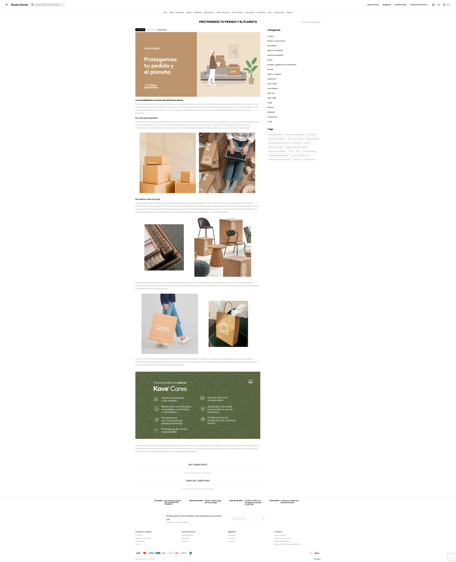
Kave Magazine (187, 535)
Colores (270, 36)
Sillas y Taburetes (176, 12)
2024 (290, 151)
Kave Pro (271, 93)
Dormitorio (261, 12)
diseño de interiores (276, 135)
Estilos (269, 60)
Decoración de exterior (277, 139)
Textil (269, 121)
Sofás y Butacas (222, 12)
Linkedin (231, 541)
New (165, 12)
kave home (296, 143)
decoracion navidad (295, 139)
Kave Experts (272, 88)
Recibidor (271, 112)
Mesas (189, 12)
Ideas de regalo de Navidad (279, 143)
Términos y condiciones (283, 538)
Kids (269, 12)
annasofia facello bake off (278, 155)
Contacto (138, 535)
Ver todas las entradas (311, 22)
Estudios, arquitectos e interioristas (281, 64)
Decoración (250, 12)
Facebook (231, 538)
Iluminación (209, 12)
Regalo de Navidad (276, 147)
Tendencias (272, 117)
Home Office (237, 12)
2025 (297, 151)
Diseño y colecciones (276, 41)
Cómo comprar (280, 535)
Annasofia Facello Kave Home (279, 160)
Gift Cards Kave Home (282, 541)
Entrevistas (271, 45)
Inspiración (271, 79)
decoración (311, 135)
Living (269, 102)
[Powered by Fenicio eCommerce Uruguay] (317, 559)
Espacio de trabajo (275, 50)
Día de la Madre (312, 139)
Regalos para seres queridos (296, 147)
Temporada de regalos (277, 151)
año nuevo (298, 160)
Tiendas (185, 541)
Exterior (289, 12)
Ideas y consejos (274, 74)
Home (137, 544)
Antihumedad (310, 160)
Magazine (387, 5)
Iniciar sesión (140, 541)
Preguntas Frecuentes (143, 538)
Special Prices (373, 5)
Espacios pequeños (275, 55)
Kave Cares (161, 29)
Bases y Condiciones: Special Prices (287, 544)
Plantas (270, 107)
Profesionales (400, 5)
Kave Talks (271, 98)
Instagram (232, 535)
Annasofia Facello (309, 151)
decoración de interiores (295, 135)
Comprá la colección (418, 5)
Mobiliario (198, 12)
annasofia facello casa (300, 155)
